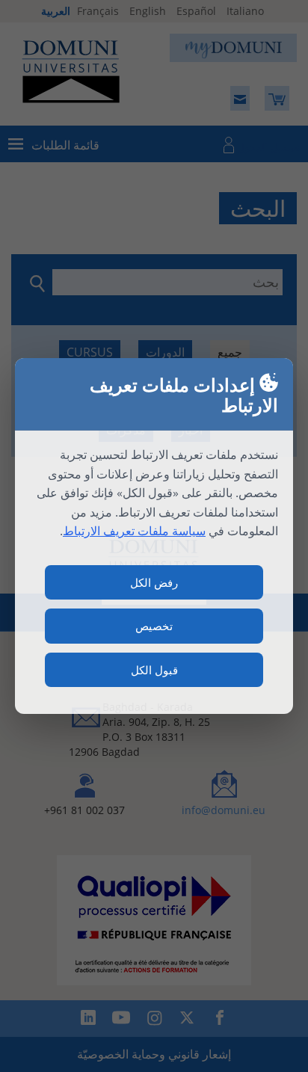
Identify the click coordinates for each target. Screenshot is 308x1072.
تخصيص (154, 625)
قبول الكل (154, 669)
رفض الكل (154, 582)
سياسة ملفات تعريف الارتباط (134, 531)
